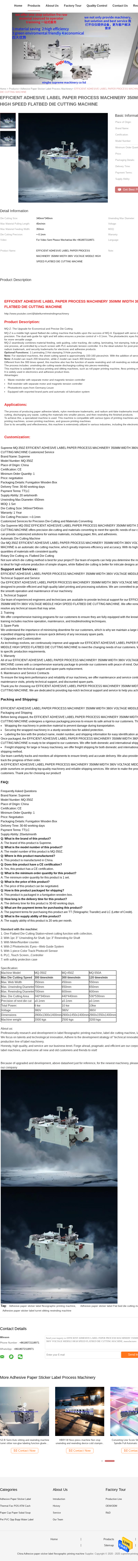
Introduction (59, 1499)
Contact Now (26, 1450)
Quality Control (97, 5)
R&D (108, 1512)
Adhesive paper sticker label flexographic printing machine (42, 1305)
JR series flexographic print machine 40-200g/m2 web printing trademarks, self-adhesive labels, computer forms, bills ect (24, 1442)
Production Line (114, 1499)
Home (18, 5)
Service (57, 1512)
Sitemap (109, 1545)
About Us (52, 5)
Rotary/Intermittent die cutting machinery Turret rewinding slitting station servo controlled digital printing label (79, 1442)
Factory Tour (72, 5)
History (56, 1506)
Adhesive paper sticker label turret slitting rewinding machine (37, 1310)
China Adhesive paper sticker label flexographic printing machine (50, 1553)
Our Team (58, 1519)
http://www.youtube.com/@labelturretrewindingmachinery (36, 313)
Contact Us (120, 5)
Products (34, 5)
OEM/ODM (111, 1506)
